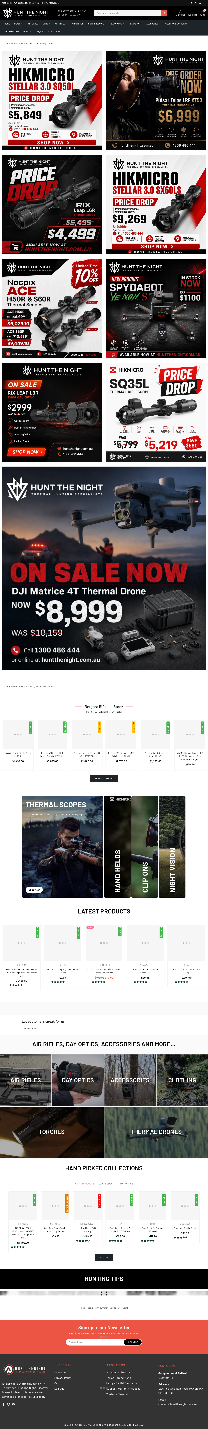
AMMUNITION (78, 24)
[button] (16, 985)
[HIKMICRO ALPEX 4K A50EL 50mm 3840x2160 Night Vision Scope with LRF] (21, 943)
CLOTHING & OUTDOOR (175, 24)
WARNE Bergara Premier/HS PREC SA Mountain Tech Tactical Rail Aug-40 (190, 756)
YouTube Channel (117, 1394)
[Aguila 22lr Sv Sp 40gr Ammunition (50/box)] (62, 943)
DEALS (17, 24)
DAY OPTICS (116, 24)
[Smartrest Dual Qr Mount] (185, 1206)
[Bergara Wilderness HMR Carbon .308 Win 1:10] (52, 734)
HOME (7, 24)
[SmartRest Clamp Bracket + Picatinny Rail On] (55, 1206)
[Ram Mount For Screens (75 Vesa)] (152, 1206)
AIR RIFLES (60, 24)
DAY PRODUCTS (107, 1183)
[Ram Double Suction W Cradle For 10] (120, 1206)
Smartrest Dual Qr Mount (185, 1228)
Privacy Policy (63, 1377)
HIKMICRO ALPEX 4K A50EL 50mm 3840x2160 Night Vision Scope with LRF (21, 972)
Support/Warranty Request (123, 1388)
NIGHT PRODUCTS (96, 24)
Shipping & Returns (118, 1372)
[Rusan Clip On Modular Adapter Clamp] (186, 943)
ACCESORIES (152, 24)
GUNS (45, 24)
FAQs (39, 31)
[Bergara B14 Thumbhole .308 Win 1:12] (121, 734)
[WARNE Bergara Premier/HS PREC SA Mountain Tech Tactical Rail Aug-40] (190, 734)
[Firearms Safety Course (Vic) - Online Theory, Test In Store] (104, 943)
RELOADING (134, 24)
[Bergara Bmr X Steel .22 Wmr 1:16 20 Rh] (155, 734)
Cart (57, 1383)
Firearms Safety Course (17, 31)
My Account (61, 1372)
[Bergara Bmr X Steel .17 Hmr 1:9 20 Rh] (18, 734)
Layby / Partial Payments (121, 1383)
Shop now (34, 889)
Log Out (59, 1388)
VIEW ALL (104, 1257)
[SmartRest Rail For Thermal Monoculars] (145, 943)
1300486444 (54, 3)
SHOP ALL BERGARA (104, 778)
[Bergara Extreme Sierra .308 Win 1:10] (87, 734)
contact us (54, 31)
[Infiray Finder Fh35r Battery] (88, 1206)
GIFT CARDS (33, 24)
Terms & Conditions (118, 1377)
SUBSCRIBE (133, 1342)
